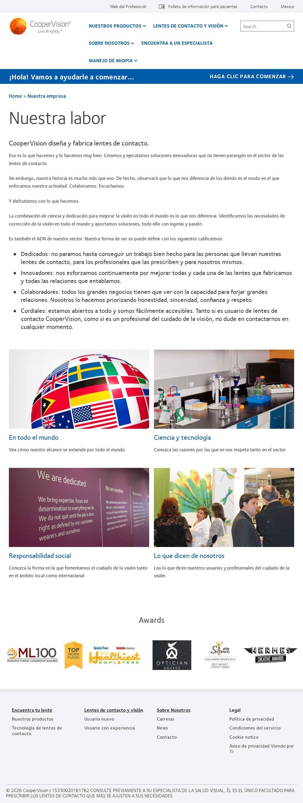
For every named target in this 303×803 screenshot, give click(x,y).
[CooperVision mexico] (42, 26)
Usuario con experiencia (109, 727)
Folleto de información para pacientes (202, 6)
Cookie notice (244, 736)
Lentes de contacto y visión (188, 25)
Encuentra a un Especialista (177, 43)
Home (15, 96)
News (162, 727)
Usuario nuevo (99, 718)
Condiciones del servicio (255, 727)
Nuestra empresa (47, 96)
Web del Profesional (128, 6)
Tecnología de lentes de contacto (37, 730)
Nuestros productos (115, 25)
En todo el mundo (33, 437)
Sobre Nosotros (109, 43)
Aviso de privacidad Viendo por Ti (261, 748)
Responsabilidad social (40, 555)
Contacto (259, 6)
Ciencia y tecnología (182, 437)
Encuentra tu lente (32, 710)
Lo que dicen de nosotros (189, 555)
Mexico (287, 6)
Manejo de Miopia (111, 60)
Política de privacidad (251, 718)
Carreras (165, 718)
